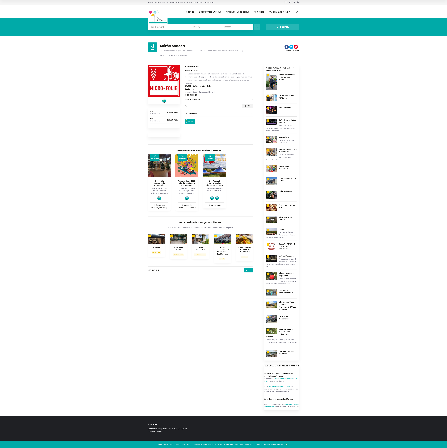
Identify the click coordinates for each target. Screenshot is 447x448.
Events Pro (171, 56)
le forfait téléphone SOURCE (279, 386)
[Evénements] (187, 198)
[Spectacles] (217, 198)
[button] (297, 12)
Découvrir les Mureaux (210, 12)
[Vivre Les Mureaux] (158, 14)
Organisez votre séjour (237, 12)
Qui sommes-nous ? (279, 12)
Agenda (190, 12)
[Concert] (164, 100)
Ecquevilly (163, 208)
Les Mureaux (191, 208)
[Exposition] (159, 198)
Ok (287, 444)
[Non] (444, 444)
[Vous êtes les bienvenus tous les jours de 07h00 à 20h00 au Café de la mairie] (178, 239)
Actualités (259, 12)
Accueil (162, 56)
